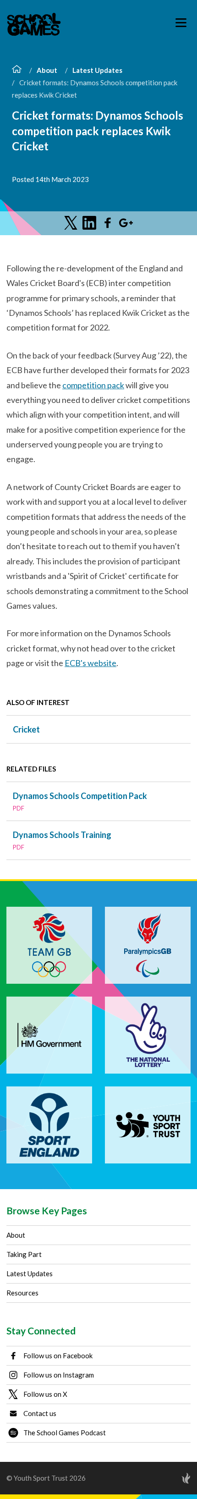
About (47, 70)
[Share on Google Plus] (126, 223)
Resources (22, 1293)
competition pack (93, 385)
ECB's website (90, 663)
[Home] (17, 70)
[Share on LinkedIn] (89, 223)
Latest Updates (97, 70)
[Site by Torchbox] (168, 1478)
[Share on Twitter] (71, 223)
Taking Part (24, 1254)
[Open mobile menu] (181, 22)
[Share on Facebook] (107, 223)
